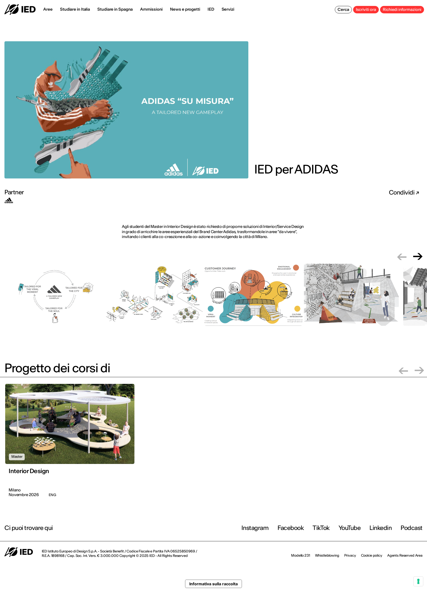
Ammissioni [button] (151, 9)
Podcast (412, 528)
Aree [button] (48, 9)
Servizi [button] (228, 9)
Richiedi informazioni (402, 9)
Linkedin (380, 528)
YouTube (350, 528)
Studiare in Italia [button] (75, 9)
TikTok (321, 528)
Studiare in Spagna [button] (115, 9)
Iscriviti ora (366, 9)
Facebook (291, 528)
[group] (54, 297)
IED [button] (211, 9)
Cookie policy (371, 555)
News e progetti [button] (185, 9)
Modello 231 (300, 555)
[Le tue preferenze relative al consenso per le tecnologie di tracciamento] (418, 581)
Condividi (402, 192)
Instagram (255, 528)
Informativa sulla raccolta (213, 583)
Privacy (350, 555)
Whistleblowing (327, 555)
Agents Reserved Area (405, 555)
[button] (401, 256)
